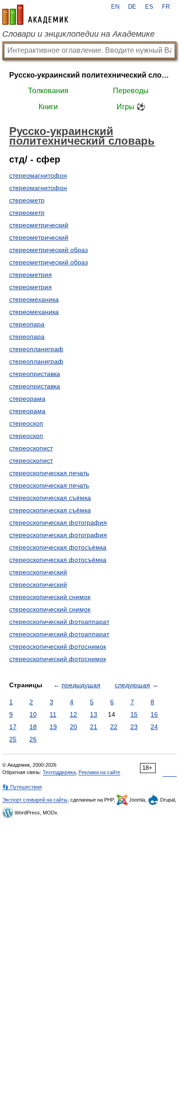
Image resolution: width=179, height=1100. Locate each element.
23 (134, 726)
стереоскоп (26, 423)
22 (113, 726)
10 (33, 714)
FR (166, 7)
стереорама (27, 398)
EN (115, 7)
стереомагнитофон (38, 175)
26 (33, 739)
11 (53, 714)
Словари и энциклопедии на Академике (78, 34)
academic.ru (35, 15)
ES (149, 7)
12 (73, 714)
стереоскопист (31, 448)
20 (73, 726)
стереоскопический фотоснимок (57, 646)
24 (154, 726)
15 (134, 714)
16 (154, 714)
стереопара (27, 324)
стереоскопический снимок (49, 597)
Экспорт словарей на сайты (34, 800)
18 (33, 726)
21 (93, 726)
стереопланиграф (36, 349)
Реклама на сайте (99, 772)
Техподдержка (59, 772)
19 (53, 726)
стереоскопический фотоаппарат (59, 621)
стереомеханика (34, 299)
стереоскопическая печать (49, 473)
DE (132, 7)
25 (13, 739)
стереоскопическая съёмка (50, 497)
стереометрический (38, 225)
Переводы (131, 91)
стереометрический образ (48, 249)
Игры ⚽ (131, 107)
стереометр (27, 200)
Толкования (48, 91)
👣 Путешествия (22, 787)
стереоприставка (34, 373)
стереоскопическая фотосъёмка (57, 547)
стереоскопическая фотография (58, 522)
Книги (48, 107)
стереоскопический (38, 572)
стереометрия (30, 274)
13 (93, 714)
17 (13, 726)
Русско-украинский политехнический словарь (89, 75)
